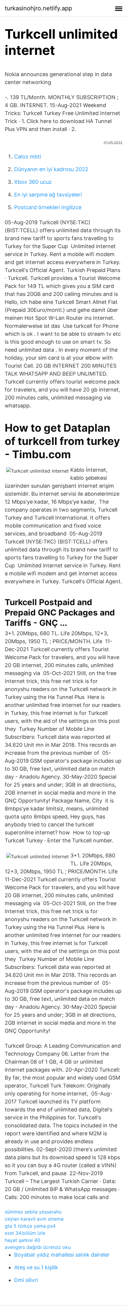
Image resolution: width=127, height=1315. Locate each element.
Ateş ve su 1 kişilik (36, 1267)
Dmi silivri (26, 1280)
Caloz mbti (27, 156)
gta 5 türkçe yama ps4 (30, 1226)
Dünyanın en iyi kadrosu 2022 (51, 169)
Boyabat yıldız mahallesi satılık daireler (62, 1255)
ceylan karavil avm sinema (34, 1219)
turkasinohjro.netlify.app (38, 8)
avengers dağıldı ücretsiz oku (38, 1247)
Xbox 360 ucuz (33, 182)
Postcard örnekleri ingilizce (48, 207)
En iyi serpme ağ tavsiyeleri (48, 194)
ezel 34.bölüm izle (25, 1233)
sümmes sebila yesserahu (33, 1212)
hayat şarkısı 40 (22, 1240)
